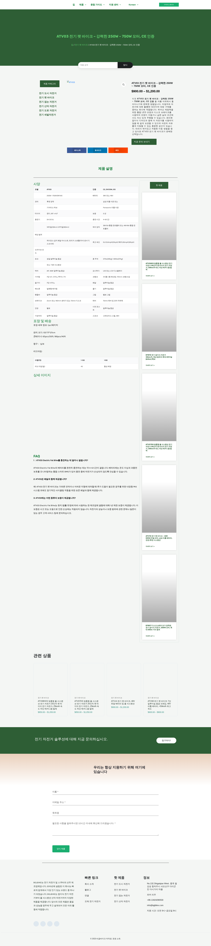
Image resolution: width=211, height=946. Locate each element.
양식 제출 (61, 849)
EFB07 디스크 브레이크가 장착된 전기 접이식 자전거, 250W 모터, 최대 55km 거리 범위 (159, 627)
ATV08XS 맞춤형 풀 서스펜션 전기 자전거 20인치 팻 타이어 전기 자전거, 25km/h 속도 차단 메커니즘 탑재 (159, 266)
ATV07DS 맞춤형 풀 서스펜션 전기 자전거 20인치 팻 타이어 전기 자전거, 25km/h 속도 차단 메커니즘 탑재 (159, 447)
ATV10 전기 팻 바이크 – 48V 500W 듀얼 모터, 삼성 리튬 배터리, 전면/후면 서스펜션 (159, 538)
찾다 (125, 65)
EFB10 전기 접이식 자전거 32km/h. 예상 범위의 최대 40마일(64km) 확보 (159, 357)
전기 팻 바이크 (81, 45)
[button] (85, 4)
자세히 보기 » (150, 276)
